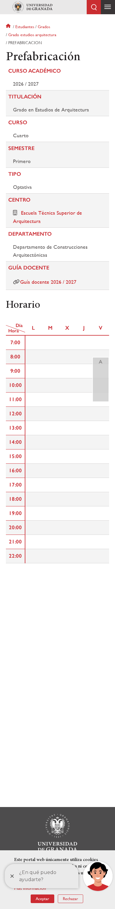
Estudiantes (24, 26)
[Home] (32, 7)
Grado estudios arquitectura (32, 34)
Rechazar (70, 898)
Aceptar (42, 898)
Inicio (9, 27)
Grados (44, 26)
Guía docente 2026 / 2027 (48, 282)
